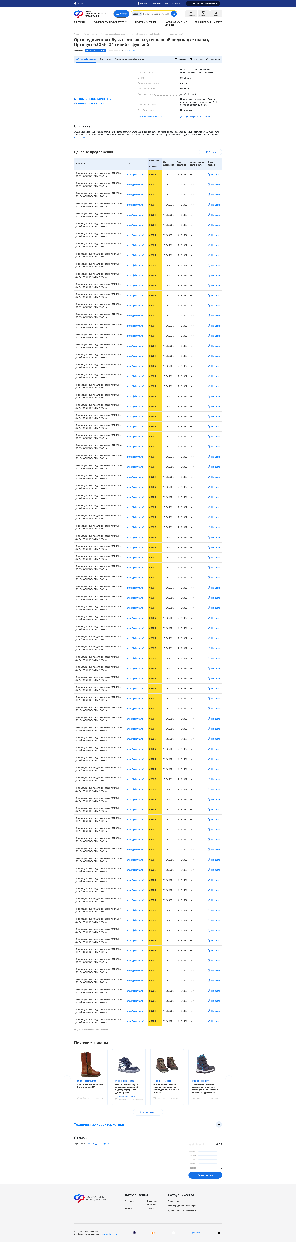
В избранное (198, 59)
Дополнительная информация (129, 59)
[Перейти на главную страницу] (90, 14)
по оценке (104, 1143)
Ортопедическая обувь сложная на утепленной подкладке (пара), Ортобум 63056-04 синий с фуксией (141, 42)
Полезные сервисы (146, 22)
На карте (215, 174)
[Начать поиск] (174, 14)
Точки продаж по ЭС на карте (91, 103)
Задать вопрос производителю (196, 117)
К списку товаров (148, 1112)
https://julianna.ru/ (135, 174)
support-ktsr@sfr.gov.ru (108, 1234)
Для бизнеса (157, 3)
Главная (77, 34)
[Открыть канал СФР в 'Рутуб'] (134, 1233)
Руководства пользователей (110, 22)
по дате (91, 1143)
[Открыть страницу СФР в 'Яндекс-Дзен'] (219, 1232)
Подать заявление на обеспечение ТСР (95, 99)
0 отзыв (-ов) (130, 51)
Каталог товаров (90, 34)
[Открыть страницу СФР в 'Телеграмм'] (174, 1233)
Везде (135, 14)
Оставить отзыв (205, 1175)
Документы (105, 59)
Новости (129, 1208)
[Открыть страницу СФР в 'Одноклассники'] (154, 1233)
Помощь (143, 3)
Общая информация (86, 59)
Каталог (150, 1208)
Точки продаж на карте (208, 22)
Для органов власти (172, 3)
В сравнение (99, 1098)
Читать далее (80, 138)
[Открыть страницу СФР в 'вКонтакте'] (196, 1233)
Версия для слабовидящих (205, 3)
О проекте (80, 22)
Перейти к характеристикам (150, 117)
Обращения (173, 1201)
